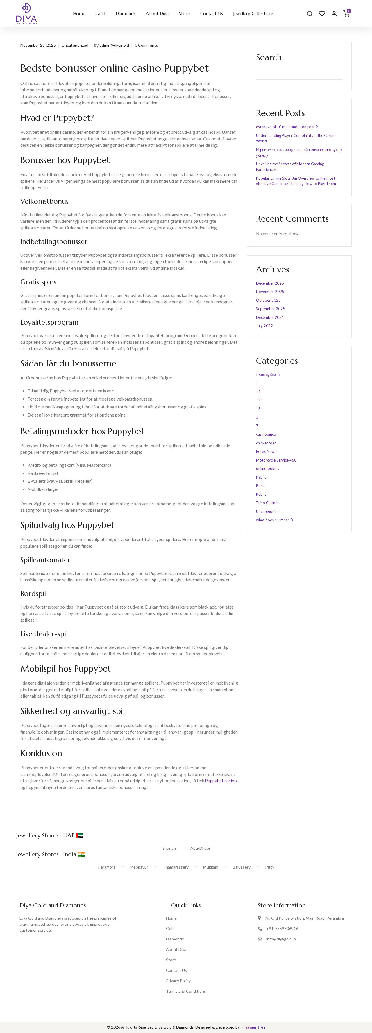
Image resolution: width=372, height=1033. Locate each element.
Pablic (261, 477)
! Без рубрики (268, 374)
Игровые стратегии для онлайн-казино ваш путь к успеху (299, 152)
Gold (100, 13)
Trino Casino (267, 502)
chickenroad (266, 443)
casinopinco (266, 434)
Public (261, 494)
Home (79, 13)
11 (258, 391)
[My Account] (334, 13)
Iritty (269, 866)
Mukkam (210, 866)
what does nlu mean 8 (274, 520)
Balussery (242, 866)
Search (269, 57)
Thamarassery (176, 866)
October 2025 (268, 300)
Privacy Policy (178, 980)
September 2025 (270, 308)
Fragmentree (254, 1027)
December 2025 (270, 283)
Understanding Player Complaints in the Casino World (296, 138)
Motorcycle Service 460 (276, 460)
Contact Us (211, 13)
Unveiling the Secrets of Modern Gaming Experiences (290, 167)
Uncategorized (75, 45)
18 (258, 408)
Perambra (106, 866)
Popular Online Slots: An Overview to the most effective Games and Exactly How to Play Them (296, 181)
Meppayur (139, 866)
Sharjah (169, 848)
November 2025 (270, 291)
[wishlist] (322, 13)
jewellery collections (253, 13)
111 (259, 400)
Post (260, 485)
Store (184, 13)
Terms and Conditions (186, 991)
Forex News (266, 451)
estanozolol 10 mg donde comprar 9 (287, 126)
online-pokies (267, 468)
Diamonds (125, 13)
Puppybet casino (221, 780)
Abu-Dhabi (200, 848)
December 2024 (270, 317)
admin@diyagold (114, 45)
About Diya (157, 13)
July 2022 (264, 325)
